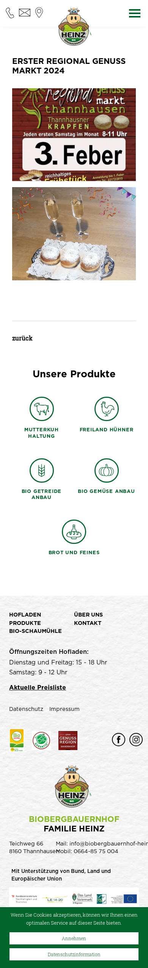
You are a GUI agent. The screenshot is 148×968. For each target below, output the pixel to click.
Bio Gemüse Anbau (106, 491)
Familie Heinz (74, 824)
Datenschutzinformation (74, 954)
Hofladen (25, 615)
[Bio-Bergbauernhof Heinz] (74, 28)
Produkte (25, 623)
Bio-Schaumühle (35, 631)
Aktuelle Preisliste (37, 688)
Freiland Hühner (107, 430)
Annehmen (74, 938)
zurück (22, 338)
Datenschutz (26, 709)
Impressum (64, 709)
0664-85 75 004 (96, 851)
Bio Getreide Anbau (42, 495)
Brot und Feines (74, 552)
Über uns (88, 615)
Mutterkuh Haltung (41, 433)
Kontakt (87, 623)
